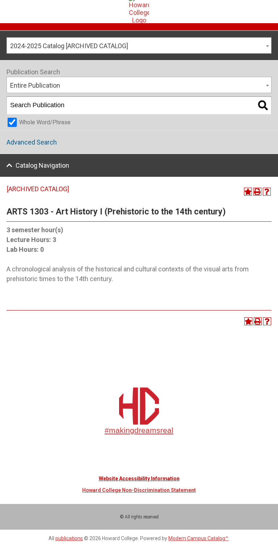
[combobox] (139, 45)
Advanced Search (32, 142)
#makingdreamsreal (139, 430)
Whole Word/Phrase (45, 122)
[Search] (262, 105)
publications (69, 538)
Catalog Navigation (42, 165)
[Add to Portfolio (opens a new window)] (248, 192)
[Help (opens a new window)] (267, 192)
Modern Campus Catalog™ (198, 538)
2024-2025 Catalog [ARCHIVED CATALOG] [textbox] (69, 46)
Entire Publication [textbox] (35, 85)
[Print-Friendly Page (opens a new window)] (257, 192)
